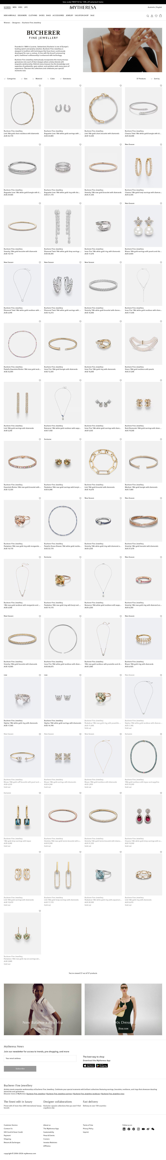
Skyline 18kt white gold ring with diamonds (20, 723)
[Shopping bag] (160, 15)
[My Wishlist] (156, 15)
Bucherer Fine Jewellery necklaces (86, 1094)
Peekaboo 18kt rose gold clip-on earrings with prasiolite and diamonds (31, 959)
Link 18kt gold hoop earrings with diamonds (61, 900)
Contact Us (8, 1129)
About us (46, 1125)
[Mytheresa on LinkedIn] (124, 1129)
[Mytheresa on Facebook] (128, 1129)
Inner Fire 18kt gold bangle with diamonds (61, 369)
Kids (20, 7)
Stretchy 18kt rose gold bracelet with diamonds (103, 192)
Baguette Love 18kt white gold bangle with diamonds (25, 192)
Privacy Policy (88, 1129)
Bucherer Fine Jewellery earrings (59, 1094)
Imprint (86, 1132)
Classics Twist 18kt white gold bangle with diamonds (145, 133)
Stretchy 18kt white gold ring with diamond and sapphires (107, 546)
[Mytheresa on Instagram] (138, 1129)
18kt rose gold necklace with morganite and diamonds (25, 605)
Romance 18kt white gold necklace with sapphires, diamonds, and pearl (72, 428)
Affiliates (46, 1146)
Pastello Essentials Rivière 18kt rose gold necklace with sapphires (29, 369)
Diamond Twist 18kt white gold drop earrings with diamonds (67, 251)
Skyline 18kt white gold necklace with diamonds (143, 723)
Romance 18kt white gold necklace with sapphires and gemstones (110, 605)
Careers (46, 1139)
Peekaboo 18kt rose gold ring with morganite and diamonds (27, 546)
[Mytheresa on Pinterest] (133, 1129)
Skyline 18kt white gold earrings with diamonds (62, 723)
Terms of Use (88, 1125)
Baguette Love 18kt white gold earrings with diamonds (65, 133)
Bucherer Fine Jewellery (36, 1094)
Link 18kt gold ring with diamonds (138, 900)
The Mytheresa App (51, 1129)
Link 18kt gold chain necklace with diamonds (21, 133)
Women (7, 7)
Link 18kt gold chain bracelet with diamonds (102, 133)
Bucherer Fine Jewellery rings (112, 1094)
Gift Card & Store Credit (13, 1132)
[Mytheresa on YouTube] (143, 1129)
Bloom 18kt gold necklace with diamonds (101, 782)
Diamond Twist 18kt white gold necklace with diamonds (25, 310)
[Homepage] (83, 7)
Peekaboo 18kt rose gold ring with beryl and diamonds (65, 605)
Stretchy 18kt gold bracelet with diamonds (20, 251)
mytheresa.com (30, 1153)
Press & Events (48, 1135)
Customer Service (11, 1125)
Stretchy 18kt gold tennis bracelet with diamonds (104, 841)
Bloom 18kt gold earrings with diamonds (60, 782)
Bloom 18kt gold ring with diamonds (139, 664)
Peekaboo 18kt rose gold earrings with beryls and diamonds (67, 487)
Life (25, 7)
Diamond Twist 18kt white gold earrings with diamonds (65, 310)
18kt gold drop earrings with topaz (17, 841)
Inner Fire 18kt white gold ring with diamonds (102, 251)
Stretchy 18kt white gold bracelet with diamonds (104, 310)
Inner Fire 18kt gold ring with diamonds (100, 369)
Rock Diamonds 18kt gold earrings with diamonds (144, 428)
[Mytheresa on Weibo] (148, 1129)
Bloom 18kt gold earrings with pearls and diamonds (145, 251)
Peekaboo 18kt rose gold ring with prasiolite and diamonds (108, 723)
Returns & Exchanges (12, 1142)
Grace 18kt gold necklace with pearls (139, 369)
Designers (16, 23)
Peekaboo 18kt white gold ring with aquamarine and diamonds (109, 900)
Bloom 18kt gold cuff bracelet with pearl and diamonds (25, 782)
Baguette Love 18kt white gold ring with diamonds (64, 192)
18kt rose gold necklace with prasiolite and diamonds (105, 664)
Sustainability (48, 1132)
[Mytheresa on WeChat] (152, 1129)
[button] (147, 15)
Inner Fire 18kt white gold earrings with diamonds (104, 428)
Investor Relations (50, 1142)
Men (14, 7)
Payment (7, 1135)
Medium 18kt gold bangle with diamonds (141, 487)
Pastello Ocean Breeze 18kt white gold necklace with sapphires (68, 546)
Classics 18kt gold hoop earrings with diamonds (143, 192)
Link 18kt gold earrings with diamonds (19, 428)
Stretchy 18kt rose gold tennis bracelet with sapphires (65, 841)
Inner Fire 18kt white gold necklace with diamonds (144, 310)
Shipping (7, 1139)
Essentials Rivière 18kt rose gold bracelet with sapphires (25, 487)
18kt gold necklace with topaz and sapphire (142, 782)
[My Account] (151, 15)
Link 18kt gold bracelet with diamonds (100, 487)
